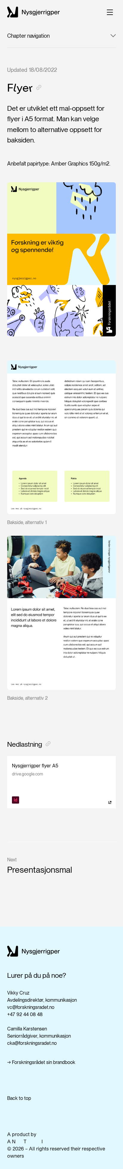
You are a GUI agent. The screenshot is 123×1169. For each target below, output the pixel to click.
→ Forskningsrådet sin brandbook (41, 1062)
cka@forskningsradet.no (32, 1043)
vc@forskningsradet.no (30, 1007)
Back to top (19, 1098)
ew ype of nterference (37, 1141)
